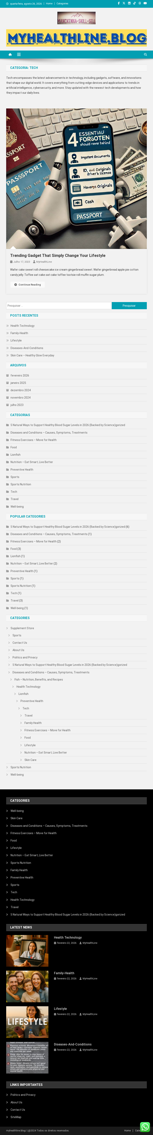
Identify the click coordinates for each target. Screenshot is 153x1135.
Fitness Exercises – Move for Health (34, 440)
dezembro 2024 (21, 390)
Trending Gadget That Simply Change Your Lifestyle (57, 255)
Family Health (33, 722)
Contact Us (20, 642)
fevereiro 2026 (20, 375)
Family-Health (19, 333)
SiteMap (16, 1117)
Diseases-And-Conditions (27, 348)
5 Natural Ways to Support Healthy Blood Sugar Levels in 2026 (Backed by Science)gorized (68, 425)
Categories (62, 3)
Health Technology (22, 325)
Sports (15, 477)
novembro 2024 (20, 397)
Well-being (17, 506)
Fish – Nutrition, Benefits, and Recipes (39, 679)
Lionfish (16, 454)
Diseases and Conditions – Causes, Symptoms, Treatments (49, 432)
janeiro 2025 (18, 382)
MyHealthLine (44, 261)
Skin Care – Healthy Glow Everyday (32, 355)
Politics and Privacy (25, 657)
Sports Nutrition (21, 484)
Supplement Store (22, 628)
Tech (14, 491)
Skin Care (30, 760)
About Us (18, 650)
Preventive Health (22, 469)
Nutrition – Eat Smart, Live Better (32, 462)
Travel (15, 499)
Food (14, 447)
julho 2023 (17, 405)
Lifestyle (16, 340)
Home (49, 3)
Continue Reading (30, 284)
